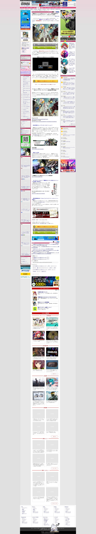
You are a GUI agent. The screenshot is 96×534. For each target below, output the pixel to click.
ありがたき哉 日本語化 (26, 111)
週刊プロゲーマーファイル (26, 81)
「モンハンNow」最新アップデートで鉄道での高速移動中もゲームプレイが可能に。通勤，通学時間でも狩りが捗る (38, 328)
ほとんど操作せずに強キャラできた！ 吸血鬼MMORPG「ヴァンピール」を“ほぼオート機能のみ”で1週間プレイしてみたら (25, 199)
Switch (35, 7)
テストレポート (57, 519)
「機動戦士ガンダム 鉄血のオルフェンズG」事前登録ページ (46, 48)
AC (53, 7)
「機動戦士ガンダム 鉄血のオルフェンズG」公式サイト (46, 81)
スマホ (38, 7)
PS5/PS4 (31, 7)
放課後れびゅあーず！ (26, 116)
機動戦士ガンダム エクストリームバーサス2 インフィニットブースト (69, 148)
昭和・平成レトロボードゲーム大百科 (26, 103)
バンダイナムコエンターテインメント (43, 267)
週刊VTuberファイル (25, 84)
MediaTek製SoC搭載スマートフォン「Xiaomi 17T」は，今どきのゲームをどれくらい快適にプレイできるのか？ (52, 451)
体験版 (23, 51)
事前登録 (35, 271)
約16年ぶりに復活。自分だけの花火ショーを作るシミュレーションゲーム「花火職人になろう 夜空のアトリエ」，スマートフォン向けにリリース (52, 341)
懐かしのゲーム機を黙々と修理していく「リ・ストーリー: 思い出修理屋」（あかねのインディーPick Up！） (52, 371)
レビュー (23, 508)
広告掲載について (24, 261)
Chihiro (44, 271)
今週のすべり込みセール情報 (26, 91)
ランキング (73, 0)
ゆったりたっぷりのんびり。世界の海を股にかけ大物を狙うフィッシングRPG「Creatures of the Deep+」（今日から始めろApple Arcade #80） (52, 328)
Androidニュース (46, 519)
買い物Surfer (24, 109)
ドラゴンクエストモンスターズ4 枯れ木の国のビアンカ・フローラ (69, 135)
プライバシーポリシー (25, 257)
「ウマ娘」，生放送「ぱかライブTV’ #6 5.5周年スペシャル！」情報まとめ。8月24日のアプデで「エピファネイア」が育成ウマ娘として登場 (69, 88)
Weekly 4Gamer (25, 78)
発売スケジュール (35, 511)
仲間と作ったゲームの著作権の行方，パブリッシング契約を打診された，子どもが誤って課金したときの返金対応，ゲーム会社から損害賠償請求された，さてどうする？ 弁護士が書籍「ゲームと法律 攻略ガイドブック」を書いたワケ (38, 403)
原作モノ (51, 267)
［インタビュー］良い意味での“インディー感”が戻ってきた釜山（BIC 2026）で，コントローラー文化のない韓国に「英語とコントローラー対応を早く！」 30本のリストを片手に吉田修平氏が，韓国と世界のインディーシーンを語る (25, 232)
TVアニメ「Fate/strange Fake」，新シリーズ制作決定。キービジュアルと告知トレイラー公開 (69, 121)
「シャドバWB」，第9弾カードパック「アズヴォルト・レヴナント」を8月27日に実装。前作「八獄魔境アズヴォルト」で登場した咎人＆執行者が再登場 (69, 93)
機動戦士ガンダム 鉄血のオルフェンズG (25, 38)
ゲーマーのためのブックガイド (26, 97)
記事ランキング (24, 513)
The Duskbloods (65, 138)
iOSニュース (45, 518)
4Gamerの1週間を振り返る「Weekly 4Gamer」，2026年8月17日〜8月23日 (37, 370)
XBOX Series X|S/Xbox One (25, 130)
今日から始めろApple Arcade (26, 99)
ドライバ (23, 126)
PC (24, 7)
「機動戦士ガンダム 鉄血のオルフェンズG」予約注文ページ (46, 45)
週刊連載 (23, 511)
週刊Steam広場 (25, 92)
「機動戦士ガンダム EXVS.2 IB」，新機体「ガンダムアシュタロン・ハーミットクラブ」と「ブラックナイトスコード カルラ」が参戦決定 (69, 98)
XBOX (27, 7)
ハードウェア (49, 7)
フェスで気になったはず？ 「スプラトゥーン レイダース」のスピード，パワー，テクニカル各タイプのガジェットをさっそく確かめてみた (25, 210)
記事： (28, 63)
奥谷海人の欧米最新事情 (26, 76)
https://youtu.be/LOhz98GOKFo (37, 176)
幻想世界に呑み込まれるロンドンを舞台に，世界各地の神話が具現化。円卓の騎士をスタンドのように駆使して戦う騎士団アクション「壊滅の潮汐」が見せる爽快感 (38, 464)
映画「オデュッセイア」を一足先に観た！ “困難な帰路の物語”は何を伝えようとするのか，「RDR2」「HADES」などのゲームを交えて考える (25, 166)
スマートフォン (45, 517)
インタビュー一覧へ (54, 503)
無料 (55, 267)
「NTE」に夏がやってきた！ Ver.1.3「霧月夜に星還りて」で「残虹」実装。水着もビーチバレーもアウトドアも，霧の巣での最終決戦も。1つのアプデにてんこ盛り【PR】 (52, 388)
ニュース (23, 50)
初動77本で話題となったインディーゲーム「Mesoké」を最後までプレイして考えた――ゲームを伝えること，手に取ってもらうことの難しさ (25, 221)
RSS (21, 0)
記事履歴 (70, 0)
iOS (55, 19)
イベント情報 (67, 519)
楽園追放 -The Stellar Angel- (66, 141)
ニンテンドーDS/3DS (35, 517)
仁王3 (64, 144)
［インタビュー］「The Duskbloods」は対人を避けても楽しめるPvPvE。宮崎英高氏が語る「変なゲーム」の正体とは (25, 254)
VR (45, 7)
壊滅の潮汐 (64, 151)
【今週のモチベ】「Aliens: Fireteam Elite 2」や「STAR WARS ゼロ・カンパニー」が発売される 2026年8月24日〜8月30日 (38, 358)
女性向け (42, 7)
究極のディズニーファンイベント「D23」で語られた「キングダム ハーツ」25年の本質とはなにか (25, 243)
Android (33, 20)
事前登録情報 (46, 520)
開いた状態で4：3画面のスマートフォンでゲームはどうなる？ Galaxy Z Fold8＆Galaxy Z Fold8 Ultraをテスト (52, 464)
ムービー (23, 52)
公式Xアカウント (25, 0)
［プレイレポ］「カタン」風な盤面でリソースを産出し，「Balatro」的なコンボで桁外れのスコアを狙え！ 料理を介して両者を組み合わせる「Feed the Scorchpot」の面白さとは (38, 451)
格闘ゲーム (67, 520)
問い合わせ (34, 0)
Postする (55, 241)
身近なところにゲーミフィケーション (26, 113)
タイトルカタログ (35, 512)
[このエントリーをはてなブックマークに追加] (58, 12)
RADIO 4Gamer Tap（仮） (26, 94)
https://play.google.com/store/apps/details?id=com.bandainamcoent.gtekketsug (44, 121)
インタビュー (24, 510)
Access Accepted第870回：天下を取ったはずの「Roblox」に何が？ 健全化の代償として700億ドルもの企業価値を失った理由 (52, 358)
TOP (21, 7)
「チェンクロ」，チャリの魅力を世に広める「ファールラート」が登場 (38, 341)
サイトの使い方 (30, 0)
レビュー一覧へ (54, 468)
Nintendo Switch (24, 133)
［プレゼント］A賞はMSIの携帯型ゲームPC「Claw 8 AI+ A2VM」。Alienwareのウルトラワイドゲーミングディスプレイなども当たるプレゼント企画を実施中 (69, 102)
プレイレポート (46, 508)
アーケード (66, 517)
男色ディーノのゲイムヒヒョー (26, 86)
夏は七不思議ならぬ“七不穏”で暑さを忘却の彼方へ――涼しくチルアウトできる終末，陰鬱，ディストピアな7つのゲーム (25, 187)
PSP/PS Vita (66, 506)
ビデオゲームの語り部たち (26, 106)
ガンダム (35, 267)
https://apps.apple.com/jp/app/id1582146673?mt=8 (40, 119)
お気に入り (66, 0)
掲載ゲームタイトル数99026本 (25, 5)
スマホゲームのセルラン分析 (26, 88)
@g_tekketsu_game (36, 134)
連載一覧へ (28, 118)
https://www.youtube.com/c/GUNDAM (38, 193)
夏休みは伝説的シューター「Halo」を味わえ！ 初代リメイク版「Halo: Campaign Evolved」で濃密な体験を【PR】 (52, 402)
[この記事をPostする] (53, 11)
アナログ (56, 7)
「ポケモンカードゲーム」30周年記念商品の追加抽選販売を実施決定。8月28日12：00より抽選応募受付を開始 (69, 79)
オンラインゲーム (24, 507)
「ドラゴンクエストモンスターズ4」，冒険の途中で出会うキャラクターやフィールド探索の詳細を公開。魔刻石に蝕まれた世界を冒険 (69, 107)
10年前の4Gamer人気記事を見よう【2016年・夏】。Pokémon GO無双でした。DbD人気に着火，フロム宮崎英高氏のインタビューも (25, 177)
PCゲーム (23, 129)
